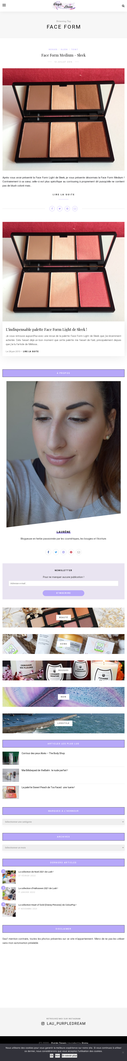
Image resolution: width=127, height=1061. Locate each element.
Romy (84, 1043)
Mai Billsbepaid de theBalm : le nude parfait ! (45, 770)
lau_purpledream (66, 1023)
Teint (74, 49)
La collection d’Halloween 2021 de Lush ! (38, 888)
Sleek (64, 49)
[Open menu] (4, 5)
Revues (53, 49)
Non (57, 1055)
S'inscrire (63, 593)
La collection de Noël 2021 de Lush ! (35, 872)
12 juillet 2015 (63, 62)
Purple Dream (58, 1043)
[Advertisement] (63, 976)
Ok (51, 1055)
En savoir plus (69, 1055)
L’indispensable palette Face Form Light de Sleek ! (46, 329)
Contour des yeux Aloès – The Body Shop (43, 753)
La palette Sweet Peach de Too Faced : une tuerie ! (48, 787)
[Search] (123, 5)
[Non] (123, 1052)
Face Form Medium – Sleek (63, 55)
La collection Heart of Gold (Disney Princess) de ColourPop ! (47, 905)
